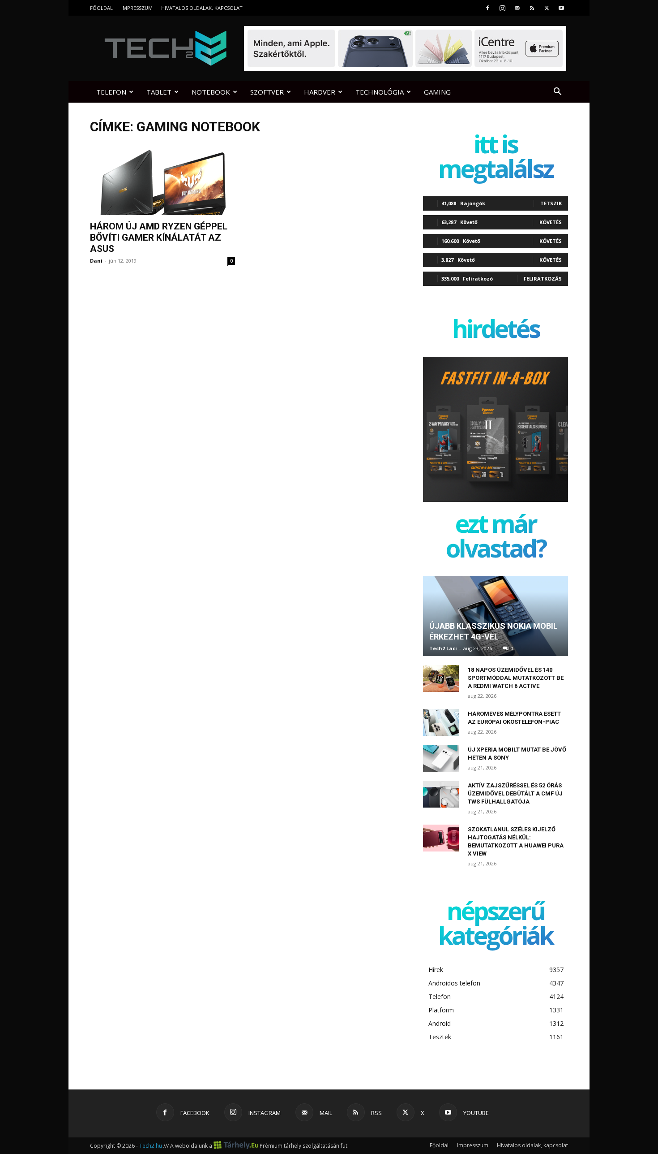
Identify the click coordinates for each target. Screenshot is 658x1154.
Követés (550, 222)
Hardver (319, 91)
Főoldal (101, 7)
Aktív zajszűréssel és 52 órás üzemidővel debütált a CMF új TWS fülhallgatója (515, 793)
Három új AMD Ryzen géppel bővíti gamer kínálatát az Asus (158, 237)
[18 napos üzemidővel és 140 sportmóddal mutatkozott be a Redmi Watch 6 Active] (441, 678)
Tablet (158, 91)
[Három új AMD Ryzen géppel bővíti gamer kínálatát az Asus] (162, 179)
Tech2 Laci (443, 648)
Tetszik (551, 203)
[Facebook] (487, 8)
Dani (96, 260)
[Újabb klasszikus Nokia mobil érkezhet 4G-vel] (495, 616)
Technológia (379, 91)
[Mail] (517, 8)
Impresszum (137, 7)
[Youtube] (561, 8)
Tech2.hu (150, 1146)
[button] (557, 92)
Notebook (211, 91)
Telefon (111, 91)
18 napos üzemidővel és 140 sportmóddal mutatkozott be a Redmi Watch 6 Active (516, 677)
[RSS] (531, 8)
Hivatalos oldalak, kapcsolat (202, 7)
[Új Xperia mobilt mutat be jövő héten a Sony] (441, 758)
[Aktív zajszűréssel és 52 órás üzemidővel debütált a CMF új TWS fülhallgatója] (441, 794)
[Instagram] (502, 8)
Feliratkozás (543, 278)
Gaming (437, 91)
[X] (546, 8)
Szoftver (267, 91)
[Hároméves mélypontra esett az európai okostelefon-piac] (441, 722)
